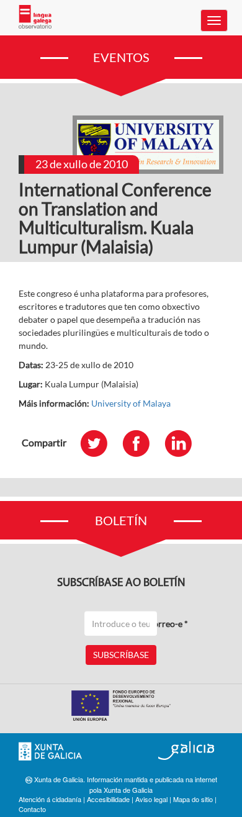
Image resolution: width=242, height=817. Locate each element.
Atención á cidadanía (50, 799)
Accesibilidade (108, 799)
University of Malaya (131, 403)
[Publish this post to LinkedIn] (184, 443)
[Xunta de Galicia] (50, 751)
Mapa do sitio (193, 799)
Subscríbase (121, 654)
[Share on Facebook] (142, 443)
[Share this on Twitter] (100, 443)
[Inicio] (35, 17)
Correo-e (167, 623)
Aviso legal (151, 799)
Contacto (32, 809)
